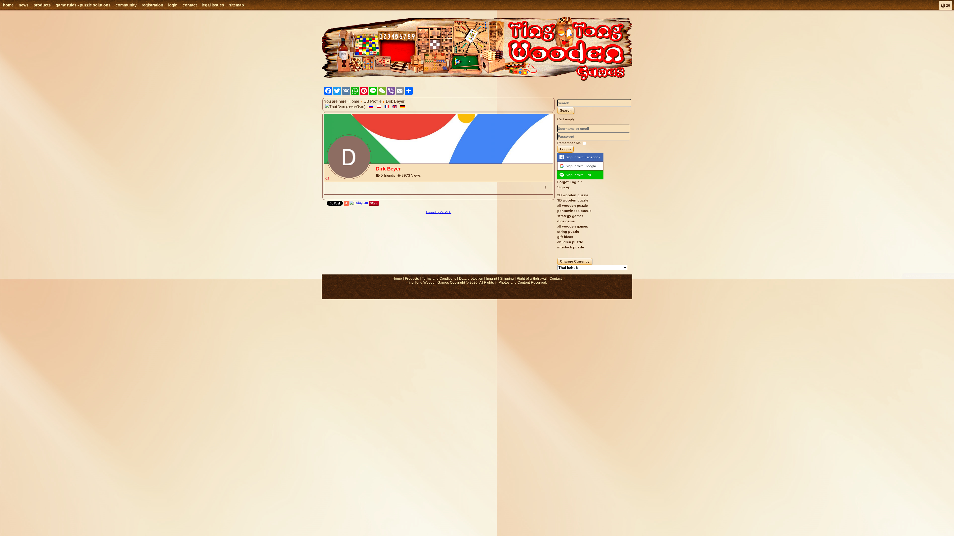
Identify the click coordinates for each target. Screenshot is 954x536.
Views (416, 175)
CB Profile (372, 101)
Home (354, 101)
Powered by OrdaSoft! (438, 212)
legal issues (213, 5)
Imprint (491, 278)
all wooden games (572, 226)
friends (389, 175)
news (24, 5)
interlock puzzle (570, 247)
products (42, 5)
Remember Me (569, 143)
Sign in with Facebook (583, 157)
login (173, 5)
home (8, 5)
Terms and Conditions (439, 278)
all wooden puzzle (572, 205)
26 (947, 5)
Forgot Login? (569, 182)
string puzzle (568, 232)
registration (152, 5)
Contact (556, 278)
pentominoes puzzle (574, 211)
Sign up (563, 187)
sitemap (236, 5)
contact (190, 5)
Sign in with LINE (579, 175)
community (126, 5)
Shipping (507, 278)
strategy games (570, 216)
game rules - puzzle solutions (83, 5)
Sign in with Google (581, 166)
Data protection (471, 278)
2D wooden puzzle (572, 195)
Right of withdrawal (532, 278)
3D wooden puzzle (572, 200)
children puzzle (570, 242)
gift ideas (565, 237)
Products (412, 278)
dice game (566, 221)
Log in (565, 149)
